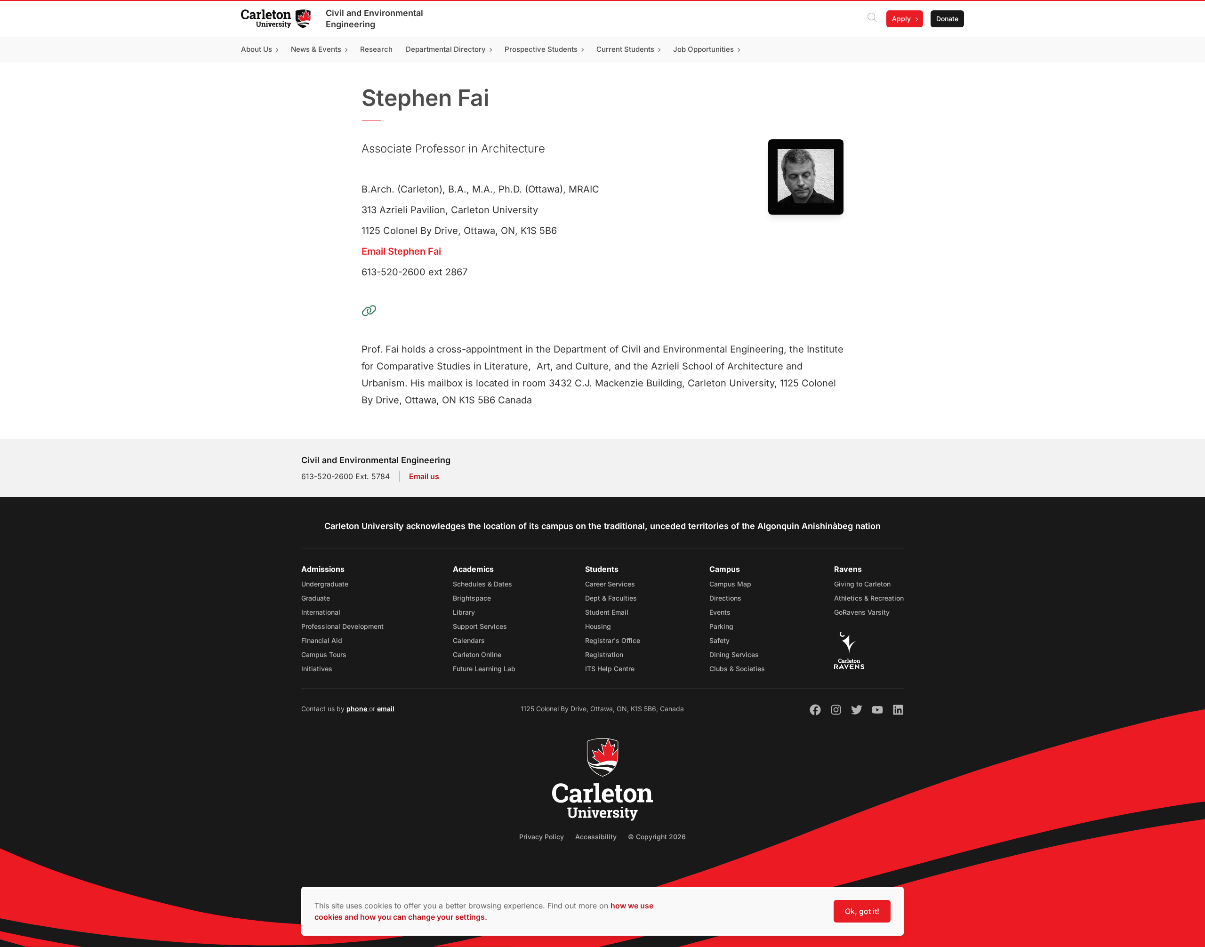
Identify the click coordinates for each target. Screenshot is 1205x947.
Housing (598, 626)
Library (464, 612)
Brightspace (472, 598)
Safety (719, 640)
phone (357, 709)
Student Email (606, 612)
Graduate (315, 598)
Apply (901, 19)
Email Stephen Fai (401, 251)
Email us (424, 476)
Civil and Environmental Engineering (374, 18)
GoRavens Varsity (862, 612)
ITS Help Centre (610, 669)
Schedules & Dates (482, 584)
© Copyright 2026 (657, 837)
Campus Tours (323, 654)
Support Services (480, 626)
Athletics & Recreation (869, 598)
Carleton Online (477, 654)
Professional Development (342, 626)
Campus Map (730, 584)
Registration (604, 654)
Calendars (469, 640)
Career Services (610, 584)
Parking (721, 626)
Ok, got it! (862, 911)
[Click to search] (872, 18)
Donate (947, 19)
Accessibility (596, 837)
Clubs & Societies (737, 669)
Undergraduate (324, 584)
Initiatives (316, 669)
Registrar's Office (612, 640)
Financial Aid (321, 640)
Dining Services (734, 654)
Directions (725, 598)
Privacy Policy (541, 837)
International (320, 612)
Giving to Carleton (862, 584)
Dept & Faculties (611, 598)
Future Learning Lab (484, 669)
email (385, 709)
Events (720, 612)
